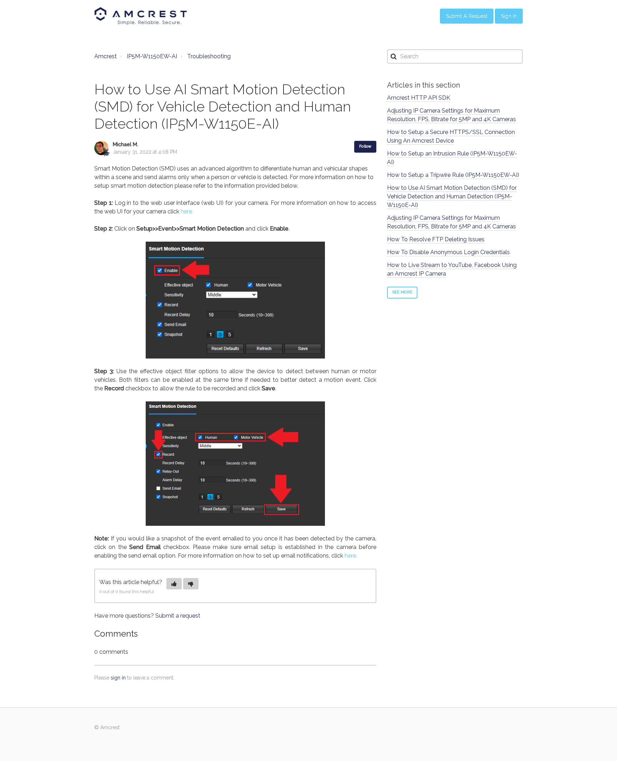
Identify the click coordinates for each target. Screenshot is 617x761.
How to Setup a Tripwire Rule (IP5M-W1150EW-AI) (453, 175)
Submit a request (177, 615)
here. (351, 555)
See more (402, 292)
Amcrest (105, 56)
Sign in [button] (509, 16)
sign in (118, 678)
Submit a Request (467, 16)
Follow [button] (365, 146)
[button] (174, 583)
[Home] (140, 16)
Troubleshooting (209, 56)
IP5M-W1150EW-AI (152, 56)
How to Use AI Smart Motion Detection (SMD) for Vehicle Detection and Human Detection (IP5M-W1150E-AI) (452, 196)
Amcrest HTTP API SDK (418, 97)
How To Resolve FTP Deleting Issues (436, 239)
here (186, 211)
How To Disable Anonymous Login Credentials (448, 252)
